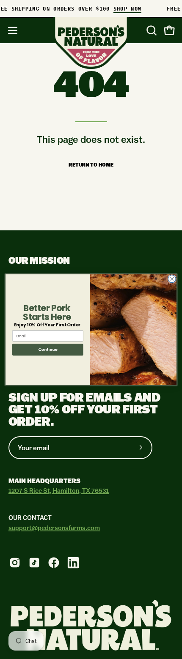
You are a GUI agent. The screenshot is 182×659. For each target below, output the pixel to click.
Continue (48, 349)
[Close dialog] (172, 278)
